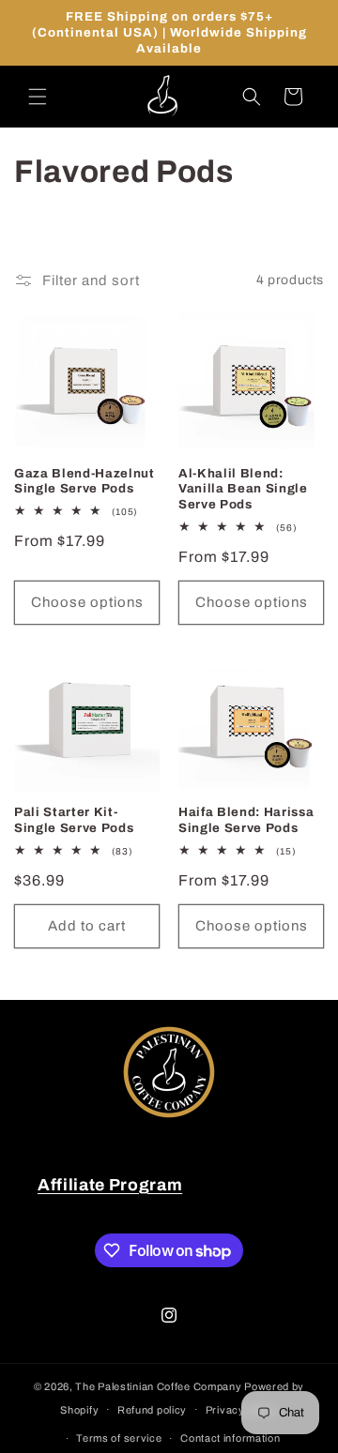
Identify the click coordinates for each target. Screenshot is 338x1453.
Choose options (87, 602)
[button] (37, 96)
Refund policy (152, 1409)
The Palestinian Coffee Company (158, 1386)
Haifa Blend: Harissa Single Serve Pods (246, 820)
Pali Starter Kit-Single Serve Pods (73, 820)
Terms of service (118, 1438)
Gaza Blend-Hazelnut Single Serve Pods (84, 481)
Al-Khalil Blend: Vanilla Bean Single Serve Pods (243, 489)
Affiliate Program (110, 1185)
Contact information (230, 1438)
